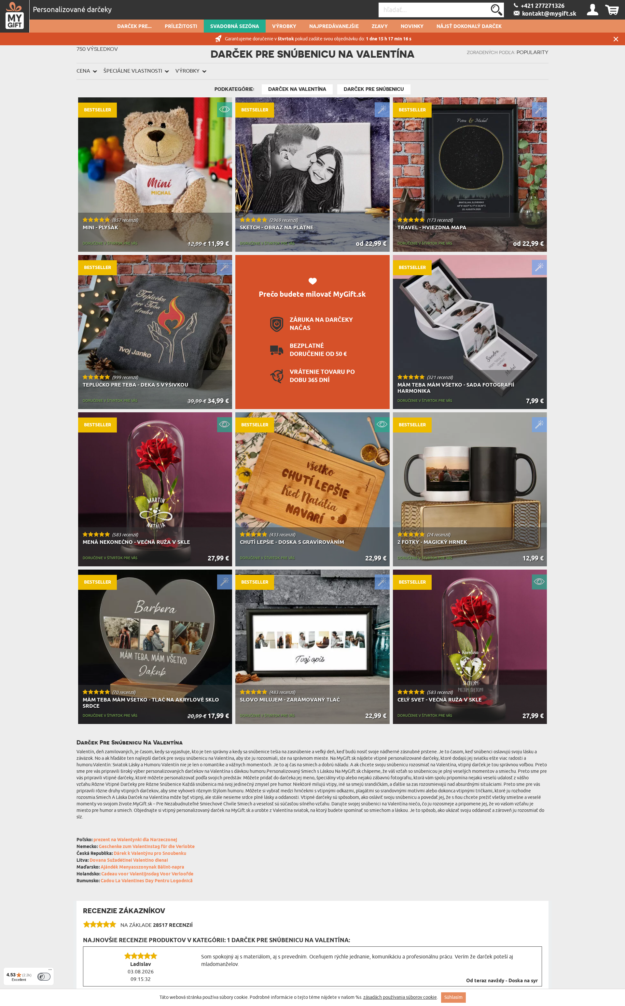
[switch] (43, 977)
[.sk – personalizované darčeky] (15, 16)
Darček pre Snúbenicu (374, 89)
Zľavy (380, 26)
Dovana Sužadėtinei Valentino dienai (129, 860)
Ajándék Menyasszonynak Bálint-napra (142, 867)
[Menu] (50, 971)
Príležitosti (181, 26)
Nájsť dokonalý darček (469, 26)
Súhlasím (453, 997)
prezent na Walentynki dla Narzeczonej (135, 840)
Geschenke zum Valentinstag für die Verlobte (147, 847)
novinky (412, 26)
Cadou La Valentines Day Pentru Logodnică (147, 881)
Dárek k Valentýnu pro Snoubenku (150, 854)
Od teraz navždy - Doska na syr (502, 981)
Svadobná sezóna (234, 26)
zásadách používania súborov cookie (400, 997)
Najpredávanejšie (334, 26)
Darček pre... (134, 26)
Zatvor (616, 39)
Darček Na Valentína (297, 89)
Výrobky (284, 26)
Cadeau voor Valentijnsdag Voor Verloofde (147, 874)
